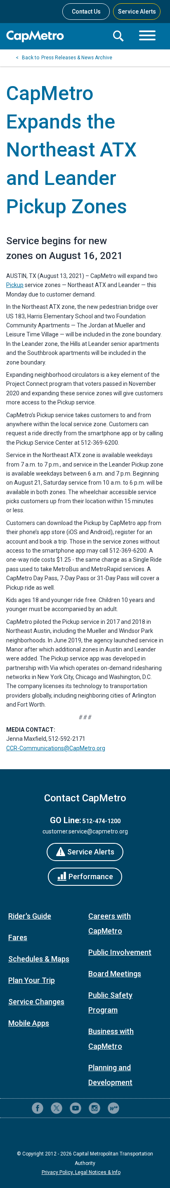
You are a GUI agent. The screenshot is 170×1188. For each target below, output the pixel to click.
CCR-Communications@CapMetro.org (55, 748)
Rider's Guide (29, 916)
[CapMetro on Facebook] (37, 1108)
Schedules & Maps (38, 959)
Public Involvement (119, 952)
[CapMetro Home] (56, 36)
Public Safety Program (110, 1002)
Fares (17, 937)
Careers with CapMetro (109, 923)
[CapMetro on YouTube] (75, 1108)
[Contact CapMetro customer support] (132, 1108)
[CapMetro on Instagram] (94, 1108)
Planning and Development (110, 1075)
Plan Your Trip (31, 980)
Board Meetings (114, 973)
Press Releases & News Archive (76, 58)
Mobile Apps (28, 1023)
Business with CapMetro (111, 1038)
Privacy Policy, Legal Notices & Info (81, 1172)
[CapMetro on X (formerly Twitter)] (56, 1108)
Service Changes (36, 1001)
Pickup (15, 285)
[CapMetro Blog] (113, 1108)
